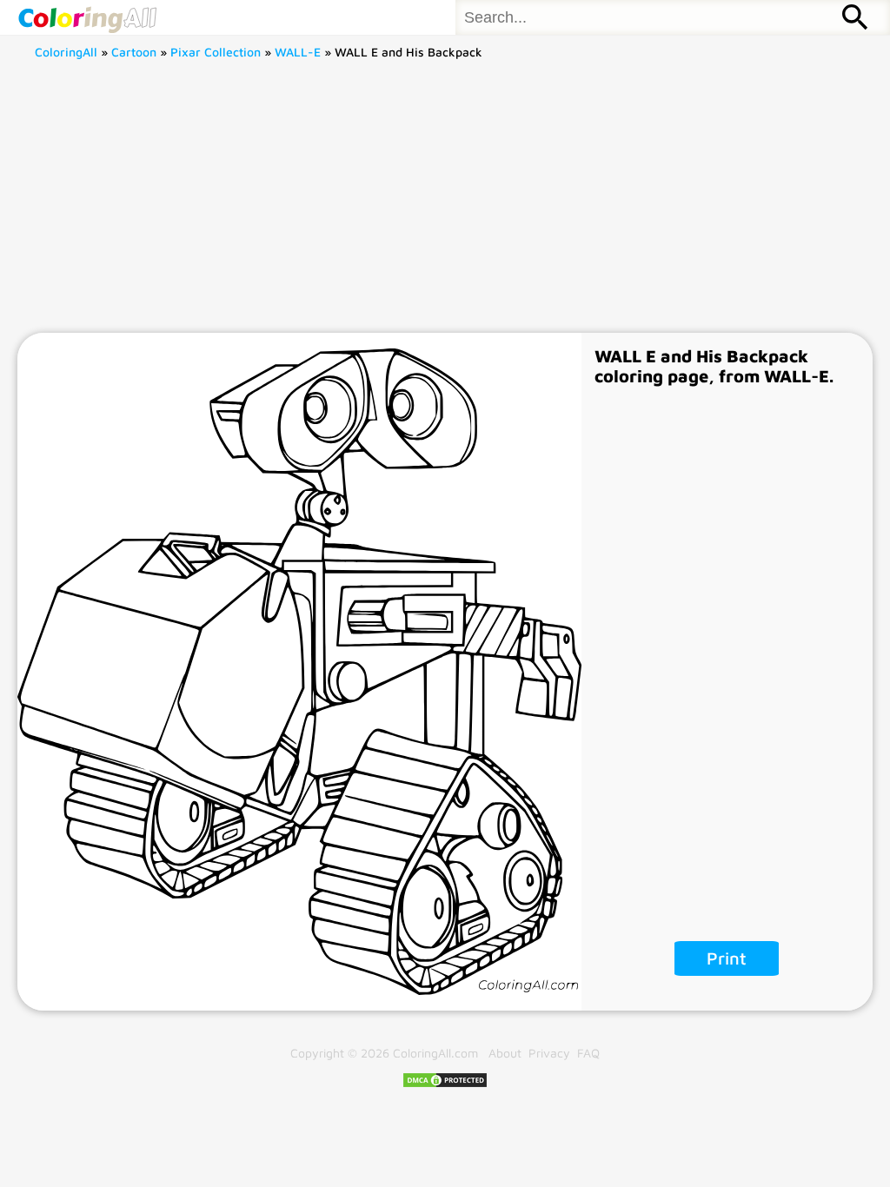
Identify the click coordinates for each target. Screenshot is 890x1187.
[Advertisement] (445, 202)
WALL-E (298, 51)
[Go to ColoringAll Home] (87, 17)
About (504, 1052)
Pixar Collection (215, 51)
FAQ (588, 1052)
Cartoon (133, 51)
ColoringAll (66, 51)
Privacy (549, 1052)
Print (727, 958)
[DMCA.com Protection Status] (445, 1084)
